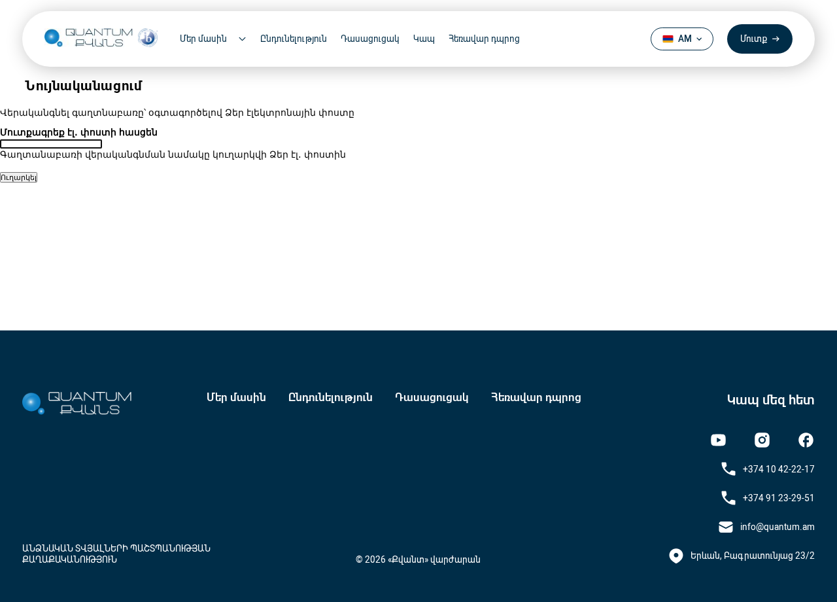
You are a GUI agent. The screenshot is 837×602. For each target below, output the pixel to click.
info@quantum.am (777, 527)
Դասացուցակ (370, 38)
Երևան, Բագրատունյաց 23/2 (753, 555)
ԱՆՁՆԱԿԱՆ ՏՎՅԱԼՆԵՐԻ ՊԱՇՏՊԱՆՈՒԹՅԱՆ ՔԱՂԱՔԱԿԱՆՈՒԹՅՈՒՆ (116, 553)
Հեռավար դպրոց (484, 38)
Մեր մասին (236, 397)
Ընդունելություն (293, 38)
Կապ (424, 38)
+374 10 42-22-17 (779, 469)
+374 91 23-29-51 (779, 498)
